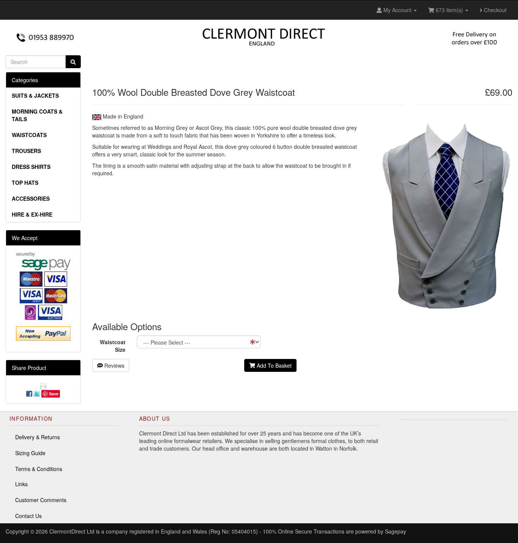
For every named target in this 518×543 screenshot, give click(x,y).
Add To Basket (273, 365)
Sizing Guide (30, 453)
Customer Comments (40, 500)
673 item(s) (449, 10)
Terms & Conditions (38, 469)
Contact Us (28, 516)
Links (21, 484)
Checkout (494, 10)
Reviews (113, 365)
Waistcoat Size (113, 345)
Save (53, 393)
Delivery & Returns (37, 437)
